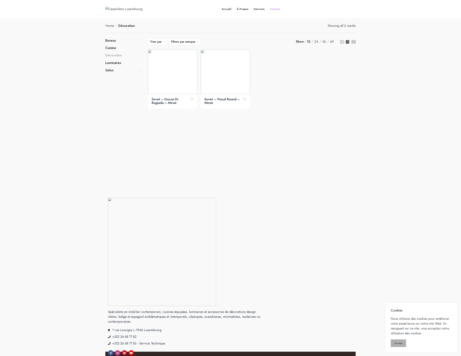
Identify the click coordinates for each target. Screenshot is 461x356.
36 (324, 42)
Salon (109, 70)
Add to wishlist (192, 99)
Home (109, 25)
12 (308, 42)
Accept (398, 343)
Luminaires (113, 63)
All (332, 42)
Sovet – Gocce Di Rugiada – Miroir (165, 101)
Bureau (110, 40)
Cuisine (110, 48)
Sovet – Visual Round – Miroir (222, 101)
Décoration (113, 55)
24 (316, 42)
